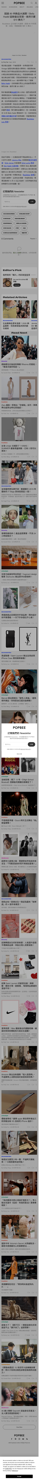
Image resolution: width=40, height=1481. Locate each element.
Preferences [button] (15, 1470)
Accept (19, 1476)
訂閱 (31, 744)
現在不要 (19, 754)
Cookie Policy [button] (8, 1468)
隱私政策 (28, 749)
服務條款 (23, 749)
